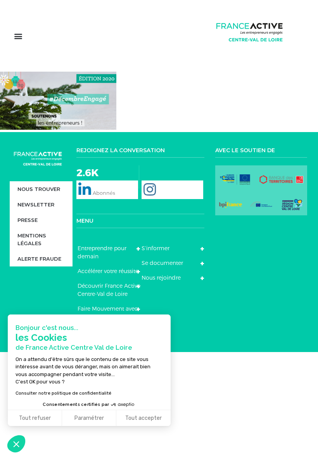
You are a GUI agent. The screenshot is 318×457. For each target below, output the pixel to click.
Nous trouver (38, 189)
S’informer (155, 248)
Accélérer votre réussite (108, 271)
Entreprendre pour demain (102, 252)
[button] (18, 35)
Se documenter (162, 262)
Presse (27, 220)
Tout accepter (143, 418)
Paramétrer (89, 418)
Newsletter (35, 204)
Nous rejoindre (161, 277)
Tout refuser (35, 418)
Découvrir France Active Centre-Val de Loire (109, 289)
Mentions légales (31, 239)
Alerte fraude (39, 259)
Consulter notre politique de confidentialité (63, 393)
